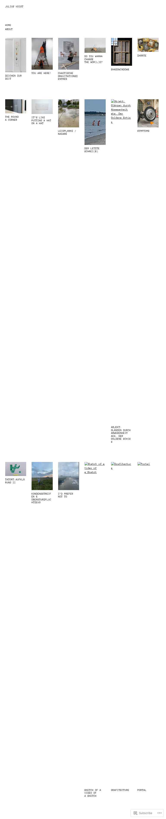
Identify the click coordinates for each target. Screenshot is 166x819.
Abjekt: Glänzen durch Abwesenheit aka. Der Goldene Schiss (121, 434)
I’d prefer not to (65, 495)
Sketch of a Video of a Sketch (93, 793)
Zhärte (142, 55)
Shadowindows (120, 69)
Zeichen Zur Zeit (13, 77)
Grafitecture (120, 790)
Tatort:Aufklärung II (15, 481)
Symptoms (143, 131)
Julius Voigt (14, 6)
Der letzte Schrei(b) (92, 150)
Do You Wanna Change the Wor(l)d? (94, 59)
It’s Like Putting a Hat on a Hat (41, 120)
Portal (142, 790)
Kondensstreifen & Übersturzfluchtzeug (41, 498)
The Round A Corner (12, 118)
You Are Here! (41, 73)
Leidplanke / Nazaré (67, 132)
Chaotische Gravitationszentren (68, 76)
